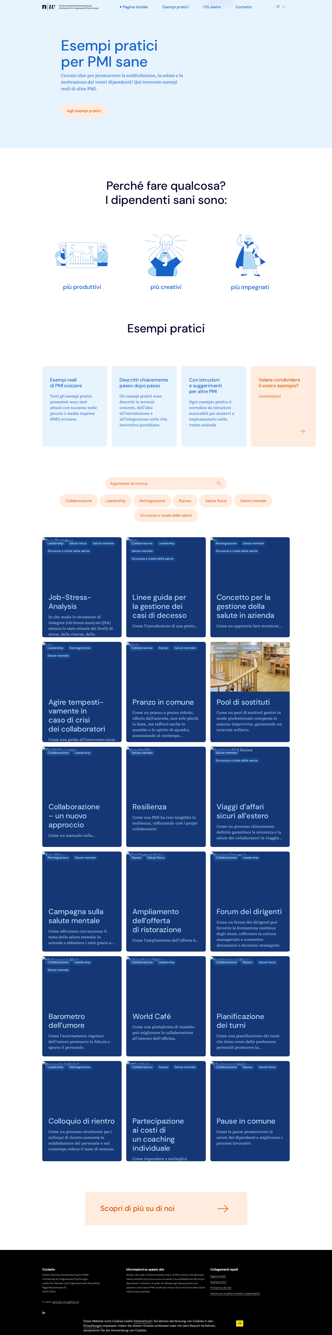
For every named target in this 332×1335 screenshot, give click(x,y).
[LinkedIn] (43, 1312)
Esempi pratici (218, 1282)
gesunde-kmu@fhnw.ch (66, 1302)
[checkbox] (79, 500)
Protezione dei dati (221, 1287)
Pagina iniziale (218, 1276)
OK (240, 1323)
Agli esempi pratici (84, 110)
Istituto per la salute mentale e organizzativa (235, 1293)
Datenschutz (142, 1321)
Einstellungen (92, 1326)
